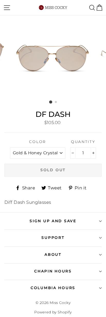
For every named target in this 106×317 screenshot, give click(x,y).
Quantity (83, 142)
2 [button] (56, 102)
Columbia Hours (53, 288)
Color (37, 142)
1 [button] (50, 102)
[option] (53, 57)
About (53, 254)
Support (52, 238)
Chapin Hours (53, 271)
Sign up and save (53, 221)
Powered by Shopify (53, 312)
